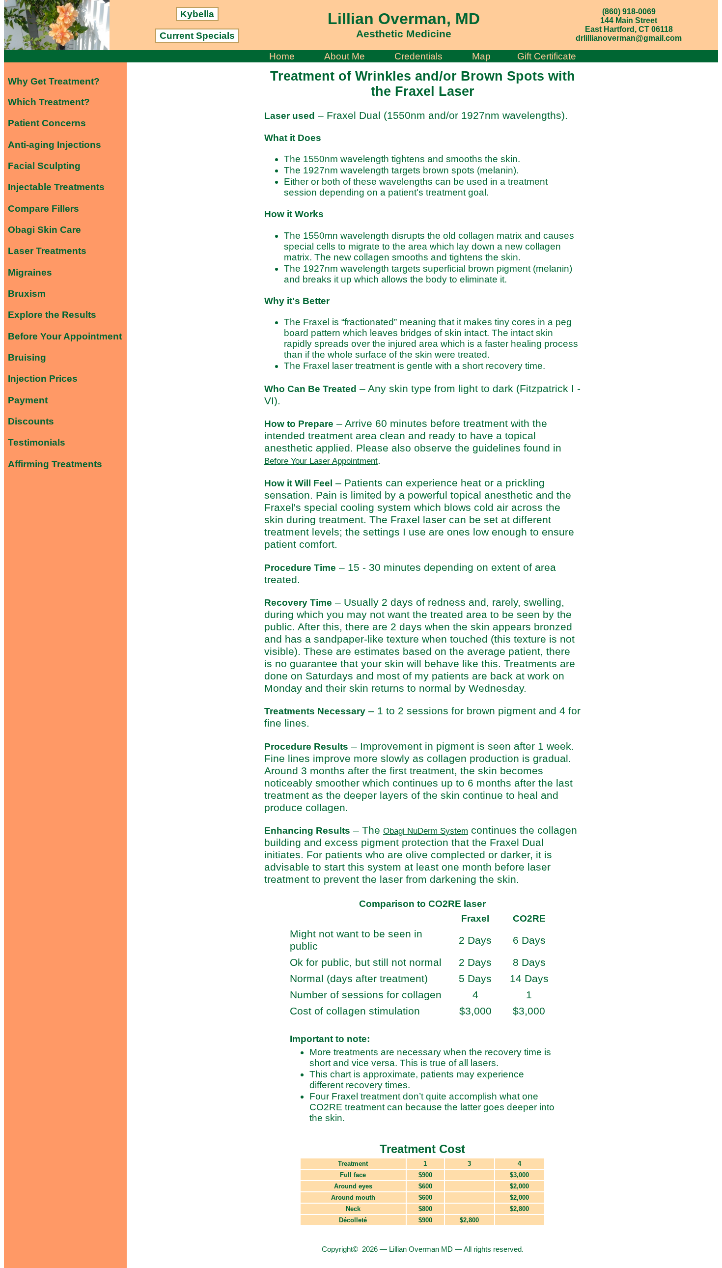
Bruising (27, 357)
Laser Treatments (47, 251)
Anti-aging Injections (54, 145)
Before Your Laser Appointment (321, 461)
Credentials (418, 56)
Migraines (30, 272)
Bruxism (27, 293)
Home (282, 56)
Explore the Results (52, 315)
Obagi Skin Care (44, 230)
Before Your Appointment (65, 336)
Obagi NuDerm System (425, 831)
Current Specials (197, 35)
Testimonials (36, 442)
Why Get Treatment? (54, 81)
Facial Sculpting (44, 166)
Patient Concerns (47, 123)
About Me (344, 56)
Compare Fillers (43, 208)
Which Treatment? (49, 102)
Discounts (31, 421)
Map (481, 56)
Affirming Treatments (55, 464)
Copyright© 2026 (351, 1249)
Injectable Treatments (56, 187)
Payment (28, 400)
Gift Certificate (546, 56)
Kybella (197, 14)
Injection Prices (43, 378)
